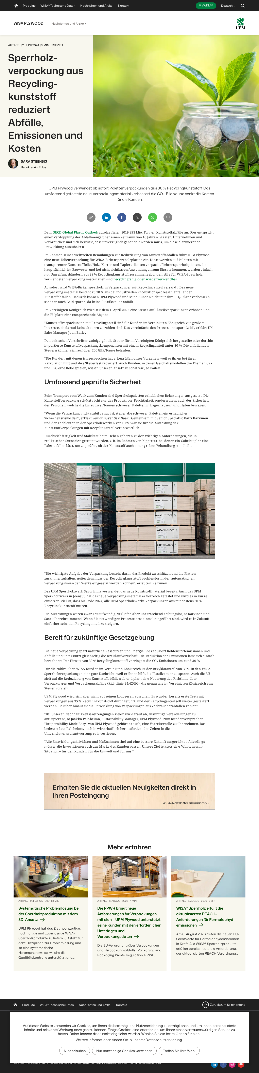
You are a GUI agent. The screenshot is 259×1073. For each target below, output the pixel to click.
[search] (243, 5)
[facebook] (223, 1064)
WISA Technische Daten (57, 1005)
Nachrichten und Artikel (68, 23)
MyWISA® (206, 5)
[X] (137, 217)
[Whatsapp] (152, 217)
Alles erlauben (75, 1051)
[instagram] (232, 1064)
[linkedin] (214, 1064)
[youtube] (241, 1064)
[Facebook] (121, 217)
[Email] (167, 217)
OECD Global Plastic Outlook (75, 232)
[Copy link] (91, 217)
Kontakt (121, 1005)
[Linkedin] (106, 217)
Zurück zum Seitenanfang (227, 1005)
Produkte (28, 1005)
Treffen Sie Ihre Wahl (179, 1051)
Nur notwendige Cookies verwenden (124, 1051)
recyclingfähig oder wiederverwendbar (145, 279)
